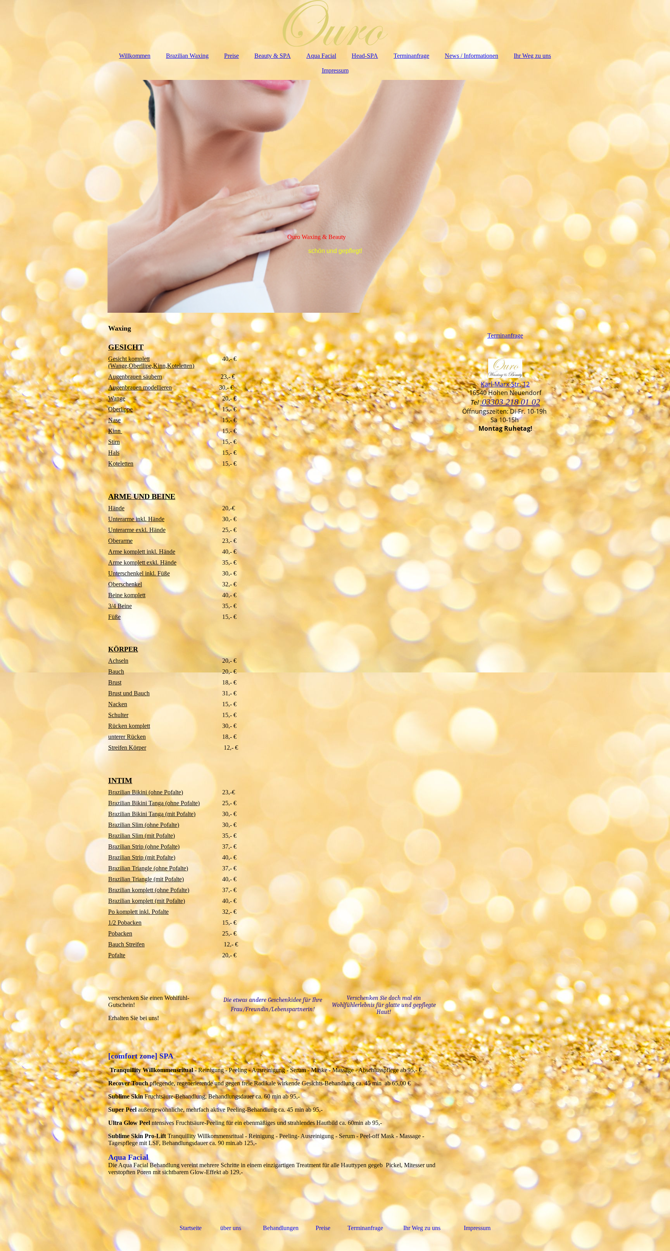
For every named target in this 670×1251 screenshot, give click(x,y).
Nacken (117, 704)
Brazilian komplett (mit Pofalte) (146, 901)
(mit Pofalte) (179, 814)
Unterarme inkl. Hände (136, 519)
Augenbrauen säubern (135, 376)
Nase (114, 420)
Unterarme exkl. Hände (137, 530)
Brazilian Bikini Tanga (136, 814)
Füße (114, 616)
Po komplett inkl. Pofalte (138, 911)
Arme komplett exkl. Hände (142, 562)
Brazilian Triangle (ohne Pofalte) (148, 868)
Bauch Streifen (126, 944)
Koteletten (120, 463)
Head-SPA (365, 55)
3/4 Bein (118, 606)
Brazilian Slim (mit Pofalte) (141, 835)
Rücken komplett (129, 726)
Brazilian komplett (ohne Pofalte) (148, 890)
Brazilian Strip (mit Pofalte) (141, 857)
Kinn (115, 431)
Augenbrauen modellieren (140, 387)
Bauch (116, 671)
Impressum (335, 70)
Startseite (191, 1228)
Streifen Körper (127, 747)
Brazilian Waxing (187, 55)
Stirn (114, 441)
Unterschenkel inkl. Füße (139, 573)
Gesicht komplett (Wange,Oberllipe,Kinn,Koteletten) (151, 362)
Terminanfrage (411, 55)
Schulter (118, 715)
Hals (113, 452)
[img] (335, 23)
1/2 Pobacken (125, 922)
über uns (230, 1228)
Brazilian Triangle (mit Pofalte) (146, 879)
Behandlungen (281, 1228)
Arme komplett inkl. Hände (141, 551)
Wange (116, 398)
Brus (114, 682)
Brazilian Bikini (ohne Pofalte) (145, 792)
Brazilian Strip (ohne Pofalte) (144, 846)
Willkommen (134, 55)
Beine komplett (126, 595)
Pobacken (120, 933)
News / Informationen (471, 55)
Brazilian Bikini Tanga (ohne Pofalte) (154, 803)
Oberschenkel (125, 584)
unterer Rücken (127, 736)
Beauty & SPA (272, 55)
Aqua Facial (321, 55)
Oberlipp (119, 409)
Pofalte (116, 955)
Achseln (118, 660)
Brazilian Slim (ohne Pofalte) (143, 824)
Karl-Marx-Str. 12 (505, 384)
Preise (231, 55)
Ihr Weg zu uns (532, 55)
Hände (116, 508)
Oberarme (120, 540)
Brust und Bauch (129, 693)
